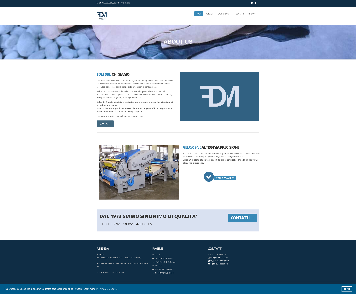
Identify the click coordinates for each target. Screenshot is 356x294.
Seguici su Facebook (218, 263)
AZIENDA (209, 14)
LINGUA (252, 14)
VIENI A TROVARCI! (225, 178)
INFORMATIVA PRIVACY (164, 269)
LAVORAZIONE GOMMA (164, 262)
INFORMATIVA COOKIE (164, 273)
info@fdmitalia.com (122, 3)
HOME (198, 14)
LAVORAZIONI (224, 14)
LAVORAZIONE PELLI (163, 258)
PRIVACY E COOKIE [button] (107, 289)
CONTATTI (240, 14)
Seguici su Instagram (219, 260)
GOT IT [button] (346, 289)
